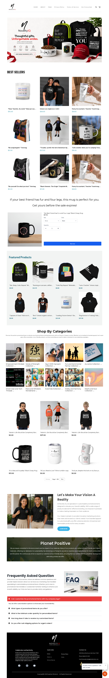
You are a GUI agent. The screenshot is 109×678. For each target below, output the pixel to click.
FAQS (50, 7)
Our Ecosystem (86, 7)
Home (48, 654)
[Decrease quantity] (45, 228)
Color (62, 217)
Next (62, 479)
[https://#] (54, 640)
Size (45, 217)
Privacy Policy (59, 7)
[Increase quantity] (58, 228)
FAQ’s (62, 657)
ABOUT (43, 7)
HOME (36, 7)
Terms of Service (73, 7)
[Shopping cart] (99, 7)
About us (49, 657)
